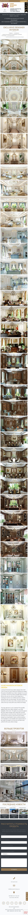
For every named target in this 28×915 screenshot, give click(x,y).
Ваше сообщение (5, 857)
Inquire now (23, 1)
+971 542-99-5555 (5, 1)
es (23, 4)
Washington (12, 911)
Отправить (14, 869)
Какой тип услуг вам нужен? (8, 851)
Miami (8, 911)
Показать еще (4, 816)
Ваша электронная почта (7, 845)
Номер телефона (5, 839)
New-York (16, 911)
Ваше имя (3, 834)
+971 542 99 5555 (14, 882)
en (23, 2)
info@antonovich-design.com (14, 889)
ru (23, 7)
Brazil (20, 911)
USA (14, 908)
